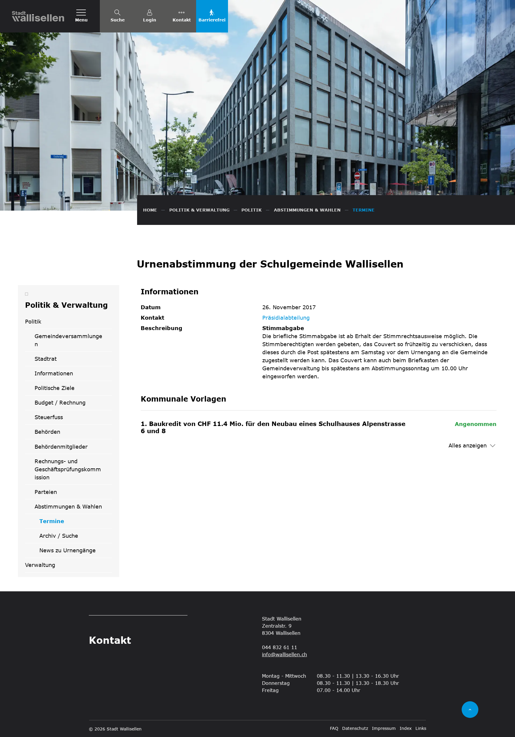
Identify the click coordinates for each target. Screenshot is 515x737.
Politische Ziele (55, 388)
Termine (59, 523)
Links (420, 728)
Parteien (46, 492)
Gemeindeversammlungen (68, 340)
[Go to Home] (150, 210)
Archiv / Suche (58, 535)
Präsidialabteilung (286, 317)
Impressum (384, 728)
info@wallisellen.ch (284, 654)
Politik (33, 321)
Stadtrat (46, 358)
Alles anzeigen (468, 445)
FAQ (334, 728)
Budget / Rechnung (60, 402)
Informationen (54, 373)
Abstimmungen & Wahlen (68, 506)
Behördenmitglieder (61, 446)
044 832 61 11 (279, 647)
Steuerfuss (49, 417)
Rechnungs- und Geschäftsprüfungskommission (68, 469)
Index (406, 728)
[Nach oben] (470, 709)
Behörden (47, 431)
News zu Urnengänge (67, 550)
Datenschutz (355, 728)
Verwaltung (40, 565)
